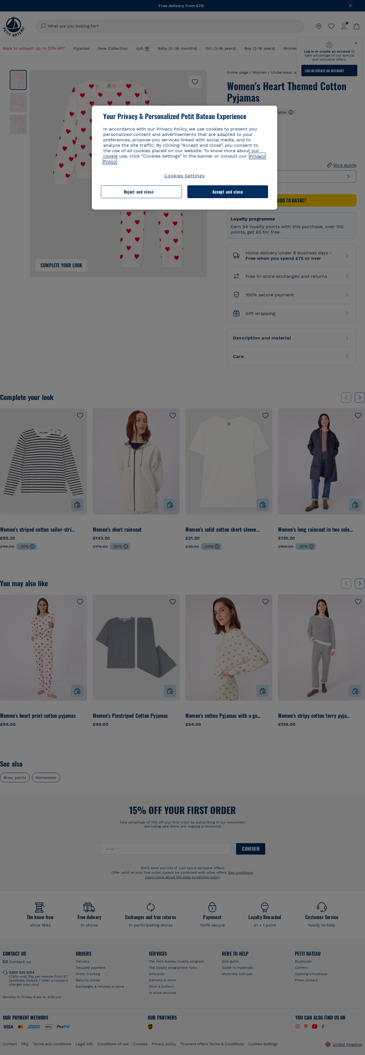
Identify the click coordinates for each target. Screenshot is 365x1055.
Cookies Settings (184, 175)
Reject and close (138, 192)
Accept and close (227, 192)
